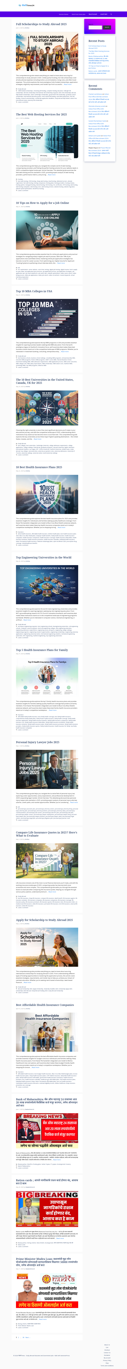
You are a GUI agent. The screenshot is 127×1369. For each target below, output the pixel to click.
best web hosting (23, 181)
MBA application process (56, 361)
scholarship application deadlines (44, 98)
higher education (69, 447)
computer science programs (29, 628)
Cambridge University (42, 445)
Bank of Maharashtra (24, 1166)
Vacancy (68, 1164)
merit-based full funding (49, 96)
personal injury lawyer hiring (63, 814)
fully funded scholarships (23, 94)
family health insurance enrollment (55, 722)
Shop (107, 1363)
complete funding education (55, 91)
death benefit (58, 898)
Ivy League (32, 449)
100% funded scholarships (25, 91)
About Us (107, 1345)
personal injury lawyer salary (54, 816)
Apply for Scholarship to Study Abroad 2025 (44, 920)
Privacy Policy (107, 1360)
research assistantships (27, 98)
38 (23, 1337)
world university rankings (50, 453)
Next (27, 1337)
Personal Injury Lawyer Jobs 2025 (37, 743)
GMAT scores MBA (50, 360)
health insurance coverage (47, 537)
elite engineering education (63, 628)
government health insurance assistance (51, 1077)
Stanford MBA (68, 363)
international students (22, 449)
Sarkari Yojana (46, 1164)
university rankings (27, 453)
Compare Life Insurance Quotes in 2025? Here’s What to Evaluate (46, 834)
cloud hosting (52, 181)
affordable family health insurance (27, 716)
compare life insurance (47, 898)
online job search (43, 275)
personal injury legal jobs (28, 818)
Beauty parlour (22, 1164)
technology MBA (20, 365)
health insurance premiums (35, 539)
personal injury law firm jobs (51, 812)
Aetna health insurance (24, 534)
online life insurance (38, 904)
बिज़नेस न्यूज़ (66, 1243)
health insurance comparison (31, 537)
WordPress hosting (38, 188)
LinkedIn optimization (54, 273)
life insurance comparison (50, 900)
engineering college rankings (63, 630)
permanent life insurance (51, 904)
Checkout (107, 1350)
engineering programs (22, 632)
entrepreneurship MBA (68, 358)
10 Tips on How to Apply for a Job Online (42, 203)
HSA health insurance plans (67, 1079)
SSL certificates (57, 185)
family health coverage (60, 718)
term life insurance (64, 904)
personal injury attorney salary (57, 811)
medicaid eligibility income (46, 1083)
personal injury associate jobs (26, 809)
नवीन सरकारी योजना (58, 1243)
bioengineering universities (60, 626)
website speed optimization (24, 188)
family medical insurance (47, 726)
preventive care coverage (23, 1085)
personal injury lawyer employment (44, 814)
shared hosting (40, 185)
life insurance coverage (64, 900)
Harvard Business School (64, 360)
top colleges (24, 451)
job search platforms (31, 273)
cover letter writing (43, 269)
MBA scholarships (47, 363)
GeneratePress (65, 1355)
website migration (69, 187)
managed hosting (30, 185)
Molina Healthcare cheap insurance (65, 1083)
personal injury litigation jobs (44, 818)
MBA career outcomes (70, 361)
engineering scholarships (58, 632)
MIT (37, 449)
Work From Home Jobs (78, 14)
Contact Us (107, 1352)
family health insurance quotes (31, 726)
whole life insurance (27, 906)
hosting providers (59, 183)
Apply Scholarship (38, 989)
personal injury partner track (61, 818)
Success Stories (63, 14)
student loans (66, 449)
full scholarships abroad (69, 92)
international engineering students (51, 634)
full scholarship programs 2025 (52, 92)
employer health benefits (43, 536)
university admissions (61, 451)
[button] (111, 14)
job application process (49, 271)
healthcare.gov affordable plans (50, 1079)
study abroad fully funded (62, 98)
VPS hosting (66, 185)
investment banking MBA (23, 361)
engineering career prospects (46, 630)
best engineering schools (45, 626)
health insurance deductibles (64, 537)
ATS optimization (23, 269)
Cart (107, 1347)
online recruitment (54, 275)
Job (19, 267)
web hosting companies (23, 187)
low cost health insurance (64, 1081)
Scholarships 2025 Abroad (23, 991)
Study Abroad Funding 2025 (40, 991)
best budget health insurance (42, 1074)
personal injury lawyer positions (36, 816)
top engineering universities (54, 636)
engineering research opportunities (40, 632)
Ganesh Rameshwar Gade (97, 121)
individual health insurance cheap (25, 1081)
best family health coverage (46, 716)
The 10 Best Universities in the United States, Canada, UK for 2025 (45, 381)
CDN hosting (32, 181)
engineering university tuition (32, 634)
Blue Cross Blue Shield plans (27, 536)
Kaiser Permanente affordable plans (45, 1081)
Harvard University (58, 447)
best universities (31, 445)
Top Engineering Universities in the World (43, 558)
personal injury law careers (34, 812)
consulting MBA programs (53, 358)
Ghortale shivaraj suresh (97, 106)
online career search (66, 273)
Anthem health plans (54, 534)
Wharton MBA (42, 365)
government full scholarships (57, 94)
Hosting (20, 179)
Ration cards (21, 1245)
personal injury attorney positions (37, 811)
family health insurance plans (36, 724)
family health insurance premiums (54, 724)
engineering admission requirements (26, 630)
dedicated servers (62, 181)
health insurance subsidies (51, 539)
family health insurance (57, 536)
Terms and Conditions (107, 1365)
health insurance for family (62, 726)
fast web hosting (28, 183)
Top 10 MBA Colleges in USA (34, 292)
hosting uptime (20, 185)
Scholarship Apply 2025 (65, 989)
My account (107, 1358)
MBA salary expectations (34, 363)
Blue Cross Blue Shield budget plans (62, 1074)
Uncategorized (61, 1164)
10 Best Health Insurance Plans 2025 (39, 468)
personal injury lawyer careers (24, 814)
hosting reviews (69, 183)
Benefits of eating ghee (34, 1164)
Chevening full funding (40, 91)
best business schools (24, 358)
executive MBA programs (23, 360)
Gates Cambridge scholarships (39, 94)
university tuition (37, 453)
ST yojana (53, 1164)
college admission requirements (58, 445)
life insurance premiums (32, 902)
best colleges (22, 445)
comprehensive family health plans (26, 718)
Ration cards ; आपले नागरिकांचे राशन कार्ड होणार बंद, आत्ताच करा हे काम (47, 1182)
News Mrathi (40, 1243)
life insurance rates (58, 902)
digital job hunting (55, 269)
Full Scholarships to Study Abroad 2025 (41, 25)
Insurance (20, 532)
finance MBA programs (38, 360)
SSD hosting (49, 185)
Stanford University (55, 449)
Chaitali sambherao (95, 94)
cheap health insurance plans (37, 1076)
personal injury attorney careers (45, 809)
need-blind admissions (62, 96)
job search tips (42, 273)
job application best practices (33, 271)
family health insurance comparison (58, 720)
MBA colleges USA (21, 363)
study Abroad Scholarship (55, 991)
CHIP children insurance (53, 1076)
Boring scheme (31, 1243)
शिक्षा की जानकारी (93, 14)
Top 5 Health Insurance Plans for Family (42, 651)
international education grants (32, 96)
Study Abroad (22, 89)
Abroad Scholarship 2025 (25, 989)
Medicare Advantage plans (45, 541)
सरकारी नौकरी (103, 14)
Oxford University (44, 449)
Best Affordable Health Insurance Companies (45, 1005)
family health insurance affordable (29, 1077)
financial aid (37, 447)
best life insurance (23, 898)
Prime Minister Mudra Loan (26, 1326)
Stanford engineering (39, 636)
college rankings (28, 447)
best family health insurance (63, 716)
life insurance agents (69, 898)
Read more (67, 84)
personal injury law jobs (66, 812)
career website (33, 269)
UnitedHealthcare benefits (29, 543)
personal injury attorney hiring (63, 809)
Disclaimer (107, 1355)
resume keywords (65, 275)
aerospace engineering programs (27, 626)
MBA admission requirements (39, 361)
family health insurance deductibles (35, 722)
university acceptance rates (46, 451)
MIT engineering (27, 636)
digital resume (65, 269)
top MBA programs (31, 365)
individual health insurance (67, 539)
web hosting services (48, 187)
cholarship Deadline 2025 (51, 989)
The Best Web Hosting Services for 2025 (41, 115)
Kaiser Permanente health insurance (26, 541)
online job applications (31, 275)
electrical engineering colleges (46, 628)
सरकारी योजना (37, 1324)
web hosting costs (35, 187)
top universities (33, 451)
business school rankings (38, 358)
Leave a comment (23, 102)
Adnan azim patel (95, 136)
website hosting (58, 187)
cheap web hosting (42, 181)
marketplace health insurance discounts (27, 1083)
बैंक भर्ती (71, 1243)
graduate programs (46, 447)
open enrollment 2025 (59, 541)
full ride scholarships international (33, 92)
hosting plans (50, 183)
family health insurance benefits (38, 720)
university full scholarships (34, 100)
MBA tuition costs (58, 363)
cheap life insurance (34, 898)
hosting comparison (39, 183)
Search (91, 24)
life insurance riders (69, 902)
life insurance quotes (46, 902)
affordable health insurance (39, 534)
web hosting (73, 185)
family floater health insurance (45, 718)
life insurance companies (35, 900)
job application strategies (64, 271)
